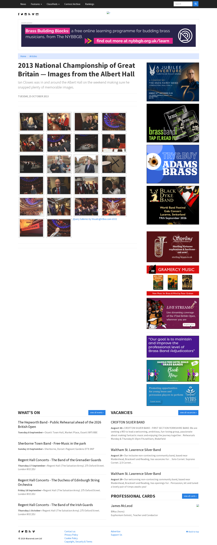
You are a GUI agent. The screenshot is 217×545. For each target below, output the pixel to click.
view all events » (97, 412)
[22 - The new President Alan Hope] (59, 228)
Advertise (115, 531)
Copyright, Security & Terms (78, 541)
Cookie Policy (71, 538)
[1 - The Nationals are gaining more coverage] (31, 122)
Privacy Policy (71, 534)
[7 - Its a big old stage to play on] (86, 143)
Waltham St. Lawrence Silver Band (136, 449)
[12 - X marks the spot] (114, 164)
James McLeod (121, 505)
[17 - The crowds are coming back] (31, 207)
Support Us (116, 534)
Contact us (69, 531)
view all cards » (190, 496)
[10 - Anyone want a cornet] (59, 164)
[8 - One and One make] (114, 143)
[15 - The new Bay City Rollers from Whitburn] (86, 185)
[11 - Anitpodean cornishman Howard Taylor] (86, 164)
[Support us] (37, 14)
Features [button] (35, 4)
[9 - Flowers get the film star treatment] (31, 164)
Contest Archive (72, 4)
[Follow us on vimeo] (33, 14)
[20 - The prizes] (114, 207)
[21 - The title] (31, 228)
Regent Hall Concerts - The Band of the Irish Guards (55, 505)
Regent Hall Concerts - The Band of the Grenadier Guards (59, 460)
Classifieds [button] (52, 4)
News (23, 4)
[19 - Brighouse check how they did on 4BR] (86, 207)
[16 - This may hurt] (114, 185)
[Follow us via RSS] (29, 14)
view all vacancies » (188, 412)
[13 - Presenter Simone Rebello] (31, 185)
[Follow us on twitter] (22, 14)
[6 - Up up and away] (59, 143)
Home (23, 56)
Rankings (89, 4)
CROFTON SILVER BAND (128, 422)
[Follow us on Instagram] (26, 14)
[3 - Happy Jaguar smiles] (86, 122)
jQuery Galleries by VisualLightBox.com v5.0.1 (95, 219)
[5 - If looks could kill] (31, 143)
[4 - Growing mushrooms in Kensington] (114, 122)
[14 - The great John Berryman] (59, 185)
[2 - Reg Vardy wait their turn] (59, 122)
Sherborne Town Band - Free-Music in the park (52, 443)
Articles (33, 56)
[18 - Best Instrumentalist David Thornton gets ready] (59, 207)
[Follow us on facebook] (18, 14)
